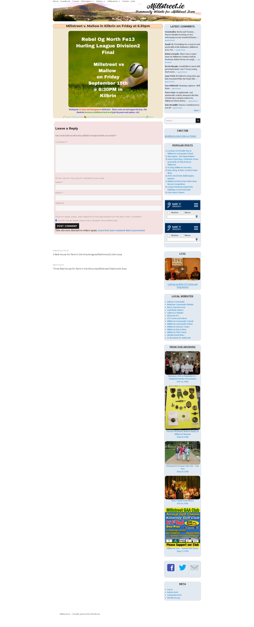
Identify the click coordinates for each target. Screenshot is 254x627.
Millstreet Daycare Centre (178, 327)
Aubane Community (176, 302)
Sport (151, 117)
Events (126, 1)
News (107, 117)
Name (59, 182)
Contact (75, 1)
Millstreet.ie (65, 614)
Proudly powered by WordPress (86, 614)
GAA (88, 117)
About (55, 1)
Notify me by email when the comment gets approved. (88, 221)
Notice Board (116, 117)
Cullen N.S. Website (175, 313)
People (126, 117)
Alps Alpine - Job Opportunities (180, 156)
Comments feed (174, 595)
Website (59, 203)
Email (59, 193)
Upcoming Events (137, 117)
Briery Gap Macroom (176, 307)
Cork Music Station (175, 310)
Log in (170, 589)
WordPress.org (173, 598)
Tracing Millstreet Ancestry (179, 167)
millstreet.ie (112, 1)
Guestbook (65, 1)
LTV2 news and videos (177, 318)
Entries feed (172, 592)
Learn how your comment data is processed (121, 230)
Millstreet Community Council (180, 321)
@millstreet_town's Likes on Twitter (180, 136)
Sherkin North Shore (175, 335)
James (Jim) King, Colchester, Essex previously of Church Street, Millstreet (182, 162)
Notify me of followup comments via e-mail (80, 178)
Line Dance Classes (175, 192)
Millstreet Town (97, 117)
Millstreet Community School (179, 324)
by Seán (79, 117)
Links (132, 1)
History (99, 1)
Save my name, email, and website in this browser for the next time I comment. (98, 217)
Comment (61, 142)
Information (86, 1)
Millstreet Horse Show (176, 329)
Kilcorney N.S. (173, 316)
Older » (197, 110)
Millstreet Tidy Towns (176, 332)
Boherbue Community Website (180, 304)
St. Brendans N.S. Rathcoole (179, 338)
